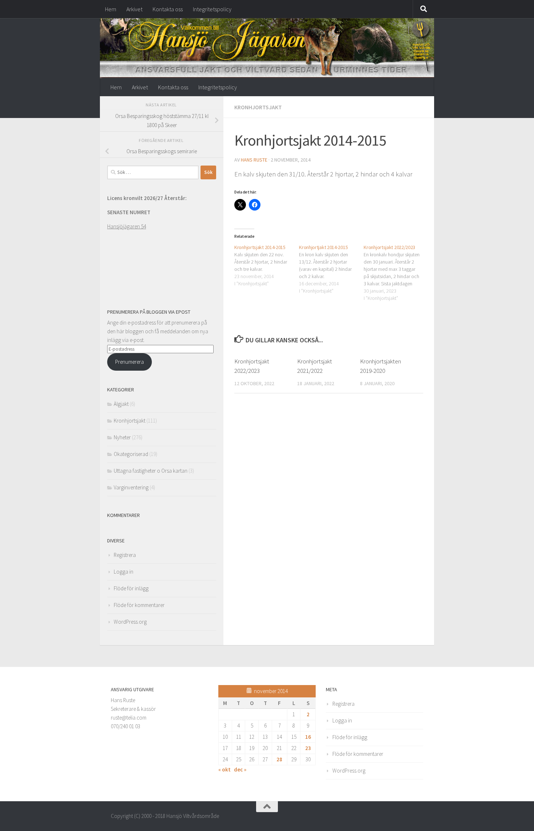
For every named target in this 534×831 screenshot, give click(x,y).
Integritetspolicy (212, 9)
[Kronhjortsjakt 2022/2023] (396, 273)
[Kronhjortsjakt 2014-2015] (266, 265)
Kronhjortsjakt (258, 107)
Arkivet (134, 9)
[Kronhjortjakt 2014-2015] (331, 269)
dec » (240, 769)
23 (308, 748)
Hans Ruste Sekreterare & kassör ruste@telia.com (133, 709)
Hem (110, 9)
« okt (224, 769)
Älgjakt (121, 403)
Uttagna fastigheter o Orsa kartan (150, 470)
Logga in (123, 571)
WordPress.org (130, 621)
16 (308, 736)
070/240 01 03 (125, 726)
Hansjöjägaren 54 (126, 226)
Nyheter (122, 437)
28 (279, 759)
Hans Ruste (254, 159)
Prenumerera (129, 361)
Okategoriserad (131, 454)
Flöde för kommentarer (139, 605)
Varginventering (131, 487)
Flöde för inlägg (131, 588)
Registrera (125, 554)
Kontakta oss (168, 9)
